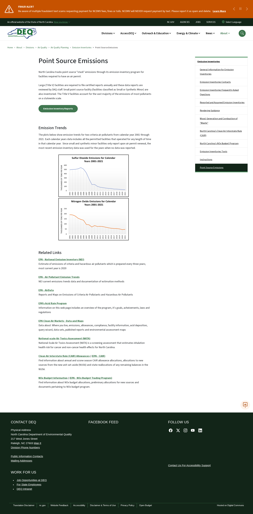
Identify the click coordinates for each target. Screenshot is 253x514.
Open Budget (145, 505)
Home (10, 47)
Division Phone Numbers (25, 447)
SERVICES (211, 22)
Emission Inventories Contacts (215, 82)
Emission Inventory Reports (58, 108)
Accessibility (79, 505)
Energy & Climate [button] (187, 33)
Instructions (206, 159)
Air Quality (42, 47)
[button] (242, 33)
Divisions (30, 47)
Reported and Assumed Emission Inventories (222, 102)
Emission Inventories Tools (213, 151)
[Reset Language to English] (223, 22)
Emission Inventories (82, 47)
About (19, 47)
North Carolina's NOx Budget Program (219, 143)
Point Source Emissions (211, 167)
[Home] (22, 30)
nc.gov (42, 505)
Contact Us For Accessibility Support (189, 465)
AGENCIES (185, 22)
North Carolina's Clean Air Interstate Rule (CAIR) (221, 133)
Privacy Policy (127, 505)
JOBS (198, 22)
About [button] (224, 33)
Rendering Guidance (210, 110)
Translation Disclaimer (23, 505)
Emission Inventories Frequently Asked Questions (219, 92)
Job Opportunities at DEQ (32, 480)
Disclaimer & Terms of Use (103, 505)
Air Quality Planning (60, 47)
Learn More (219, 11)
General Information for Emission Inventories (217, 72)
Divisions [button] (107, 33)
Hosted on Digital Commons (230, 505)
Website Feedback (59, 505)
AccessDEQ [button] (127, 33)
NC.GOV (170, 22)
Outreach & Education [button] (155, 33)
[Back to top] (245, 405)
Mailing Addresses (21, 460)
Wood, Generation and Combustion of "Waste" (218, 121)
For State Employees (29, 484)
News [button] (209, 33)
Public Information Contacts (27, 456)
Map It (37, 443)
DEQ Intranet (24, 489)
